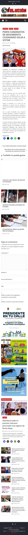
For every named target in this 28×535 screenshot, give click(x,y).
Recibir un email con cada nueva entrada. (12, 302)
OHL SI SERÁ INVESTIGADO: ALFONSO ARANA (14, 146)
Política (11, 28)
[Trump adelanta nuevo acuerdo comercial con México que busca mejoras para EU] (5, 461)
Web (2, 286)
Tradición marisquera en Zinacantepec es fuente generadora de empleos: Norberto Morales (18, 499)
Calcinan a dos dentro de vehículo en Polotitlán (14, 181)
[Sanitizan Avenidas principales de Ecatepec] (14, 190)
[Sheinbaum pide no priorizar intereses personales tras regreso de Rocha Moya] (14, 408)
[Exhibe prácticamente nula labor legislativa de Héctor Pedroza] (5, 451)
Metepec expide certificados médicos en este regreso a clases (18, 489)
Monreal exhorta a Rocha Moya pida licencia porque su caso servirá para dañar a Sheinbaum (18, 510)
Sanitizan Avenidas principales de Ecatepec (14, 206)
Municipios (5, 28)
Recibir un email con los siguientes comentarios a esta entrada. (10, 296)
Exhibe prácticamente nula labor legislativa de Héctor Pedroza (18, 450)
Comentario (5, 253)
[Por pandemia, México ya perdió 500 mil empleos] (14, 215)
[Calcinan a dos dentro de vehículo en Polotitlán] (14, 159)
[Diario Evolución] (3, 20)
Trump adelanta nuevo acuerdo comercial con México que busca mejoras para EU (18, 460)
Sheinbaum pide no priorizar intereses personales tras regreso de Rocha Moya (13, 424)
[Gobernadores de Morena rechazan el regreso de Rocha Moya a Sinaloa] (5, 471)
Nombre (4, 272)
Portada (16, 28)
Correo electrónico (6, 279)
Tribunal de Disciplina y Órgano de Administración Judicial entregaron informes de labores (18, 480)
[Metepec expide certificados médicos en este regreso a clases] (5, 490)
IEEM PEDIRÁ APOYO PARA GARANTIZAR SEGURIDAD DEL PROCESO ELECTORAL (14, 150)
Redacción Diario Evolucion (17, 431)
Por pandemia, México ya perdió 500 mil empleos (13, 230)
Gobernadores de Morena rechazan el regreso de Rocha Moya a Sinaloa (18, 470)
